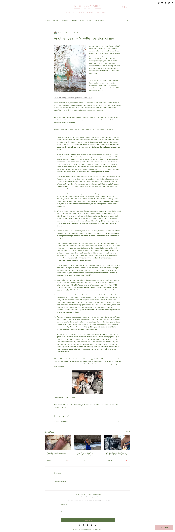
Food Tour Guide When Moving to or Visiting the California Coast (85, 454)
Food (82, 20)
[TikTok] (172, 3)
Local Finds (65, 20)
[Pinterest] (165, 3)
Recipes (74, 20)
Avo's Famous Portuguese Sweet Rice (56, 454)
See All (128, 431)
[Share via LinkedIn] (63, 416)
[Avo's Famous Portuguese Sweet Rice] (58, 442)
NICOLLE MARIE (87, 6)
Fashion (55, 20)
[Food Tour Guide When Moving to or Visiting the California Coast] (87, 442)
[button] (128, 20)
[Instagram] (159, 3)
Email (62, 511)
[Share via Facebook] (55, 416)
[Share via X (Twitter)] (59, 416)
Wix (100, 529)
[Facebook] (162, 3)
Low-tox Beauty (99, 20)
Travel (89, 20)
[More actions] (120, 33)
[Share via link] (68, 416)
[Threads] (169, 3)
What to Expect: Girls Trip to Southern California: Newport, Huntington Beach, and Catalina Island (116, 454)
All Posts (47, 20)
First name (64, 504)
